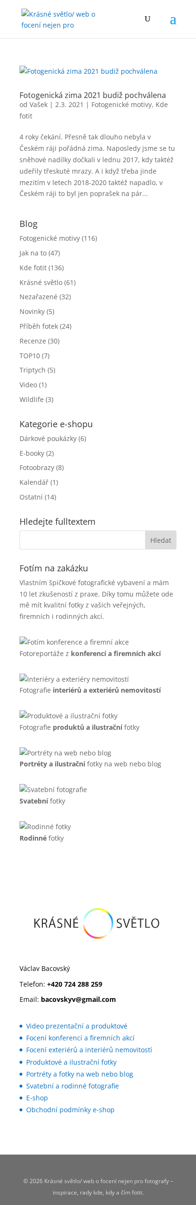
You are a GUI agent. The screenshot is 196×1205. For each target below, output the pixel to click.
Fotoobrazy (37, 467)
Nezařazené (39, 296)
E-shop (37, 1097)
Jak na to (33, 252)
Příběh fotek (39, 326)
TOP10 (30, 355)
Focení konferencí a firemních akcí (80, 1037)
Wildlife (32, 399)
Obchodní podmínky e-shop (70, 1109)
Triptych (33, 369)
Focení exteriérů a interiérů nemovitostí (89, 1049)
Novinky (32, 311)
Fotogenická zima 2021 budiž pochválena (93, 95)
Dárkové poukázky (48, 438)
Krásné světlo (41, 282)
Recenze (33, 340)
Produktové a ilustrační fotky (71, 1062)
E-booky (32, 453)
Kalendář (34, 482)
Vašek (38, 104)
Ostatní (31, 496)
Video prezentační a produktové (76, 1025)
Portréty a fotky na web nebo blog (79, 1073)
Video (28, 384)
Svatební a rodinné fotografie (72, 1085)
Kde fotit (33, 267)
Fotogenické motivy (121, 104)
